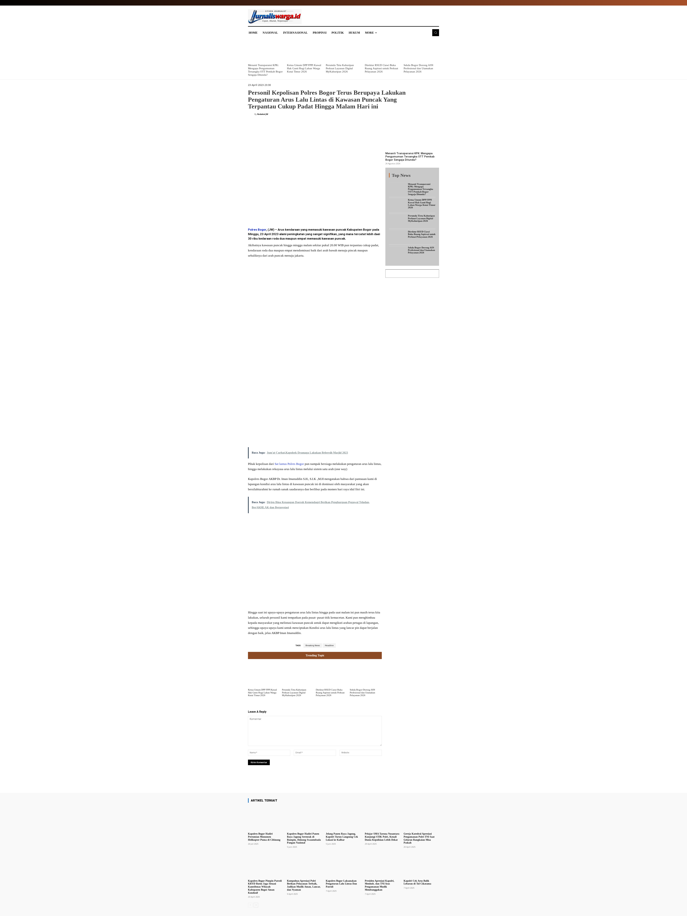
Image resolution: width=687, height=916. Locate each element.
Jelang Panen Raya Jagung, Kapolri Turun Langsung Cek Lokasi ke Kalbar (342, 836)
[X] (283, 215)
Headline (329, 645)
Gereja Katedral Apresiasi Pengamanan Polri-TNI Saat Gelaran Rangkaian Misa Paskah (419, 838)
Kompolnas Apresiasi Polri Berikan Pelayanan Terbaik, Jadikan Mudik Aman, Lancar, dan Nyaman (304, 885)
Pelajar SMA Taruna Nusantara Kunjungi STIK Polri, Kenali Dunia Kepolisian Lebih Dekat (382, 836)
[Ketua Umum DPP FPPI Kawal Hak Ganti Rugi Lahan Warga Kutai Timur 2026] (304, 50)
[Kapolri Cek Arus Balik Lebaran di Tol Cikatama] (421, 865)
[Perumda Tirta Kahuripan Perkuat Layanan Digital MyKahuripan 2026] (343, 50)
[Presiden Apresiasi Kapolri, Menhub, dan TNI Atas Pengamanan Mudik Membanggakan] (382, 865)
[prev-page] (250, 905)
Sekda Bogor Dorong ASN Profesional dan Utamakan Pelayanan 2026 (418, 68)
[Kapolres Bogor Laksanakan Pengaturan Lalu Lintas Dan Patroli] (343, 865)
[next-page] (256, 905)
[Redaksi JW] (251, 114)
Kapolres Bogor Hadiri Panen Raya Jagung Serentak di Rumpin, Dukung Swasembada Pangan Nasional (304, 838)
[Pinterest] (291, 215)
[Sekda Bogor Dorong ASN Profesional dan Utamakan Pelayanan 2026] (421, 50)
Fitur (402, 177)
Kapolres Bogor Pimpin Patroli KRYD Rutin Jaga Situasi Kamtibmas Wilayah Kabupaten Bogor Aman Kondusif (265, 886)
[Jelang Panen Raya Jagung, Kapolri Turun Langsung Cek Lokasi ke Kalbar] (343, 818)
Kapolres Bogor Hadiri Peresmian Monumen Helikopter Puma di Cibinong (264, 836)
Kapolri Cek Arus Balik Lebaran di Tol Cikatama (417, 882)
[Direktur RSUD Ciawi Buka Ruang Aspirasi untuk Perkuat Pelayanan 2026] (382, 50)
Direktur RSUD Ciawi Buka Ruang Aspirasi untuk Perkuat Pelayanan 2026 (381, 68)
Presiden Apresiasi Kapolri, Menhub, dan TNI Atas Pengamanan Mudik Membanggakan (379, 885)
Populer (413, 177)
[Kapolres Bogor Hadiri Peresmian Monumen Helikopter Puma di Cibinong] (265, 818)
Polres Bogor (257, 229)
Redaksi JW (262, 114)
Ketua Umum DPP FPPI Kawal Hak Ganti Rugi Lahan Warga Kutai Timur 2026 (304, 68)
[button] (435, 32)
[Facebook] (274, 215)
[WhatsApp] (299, 215)
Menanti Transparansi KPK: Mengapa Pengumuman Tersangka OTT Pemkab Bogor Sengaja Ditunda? (410, 156)
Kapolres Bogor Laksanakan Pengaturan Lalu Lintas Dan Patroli (341, 883)
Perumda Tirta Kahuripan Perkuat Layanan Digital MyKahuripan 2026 (340, 68)
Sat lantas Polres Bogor (289, 464)
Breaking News (313, 645)
